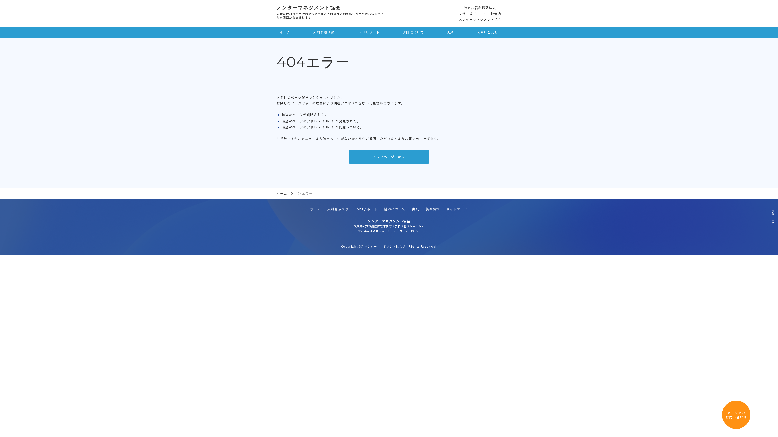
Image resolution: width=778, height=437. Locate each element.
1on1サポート (369, 32)
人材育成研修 (324, 32)
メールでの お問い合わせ (736, 414)
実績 (450, 32)
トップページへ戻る (389, 156)
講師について (413, 32)
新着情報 (433, 209)
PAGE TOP (773, 218)
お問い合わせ (487, 32)
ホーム (285, 32)
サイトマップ (457, 209)
